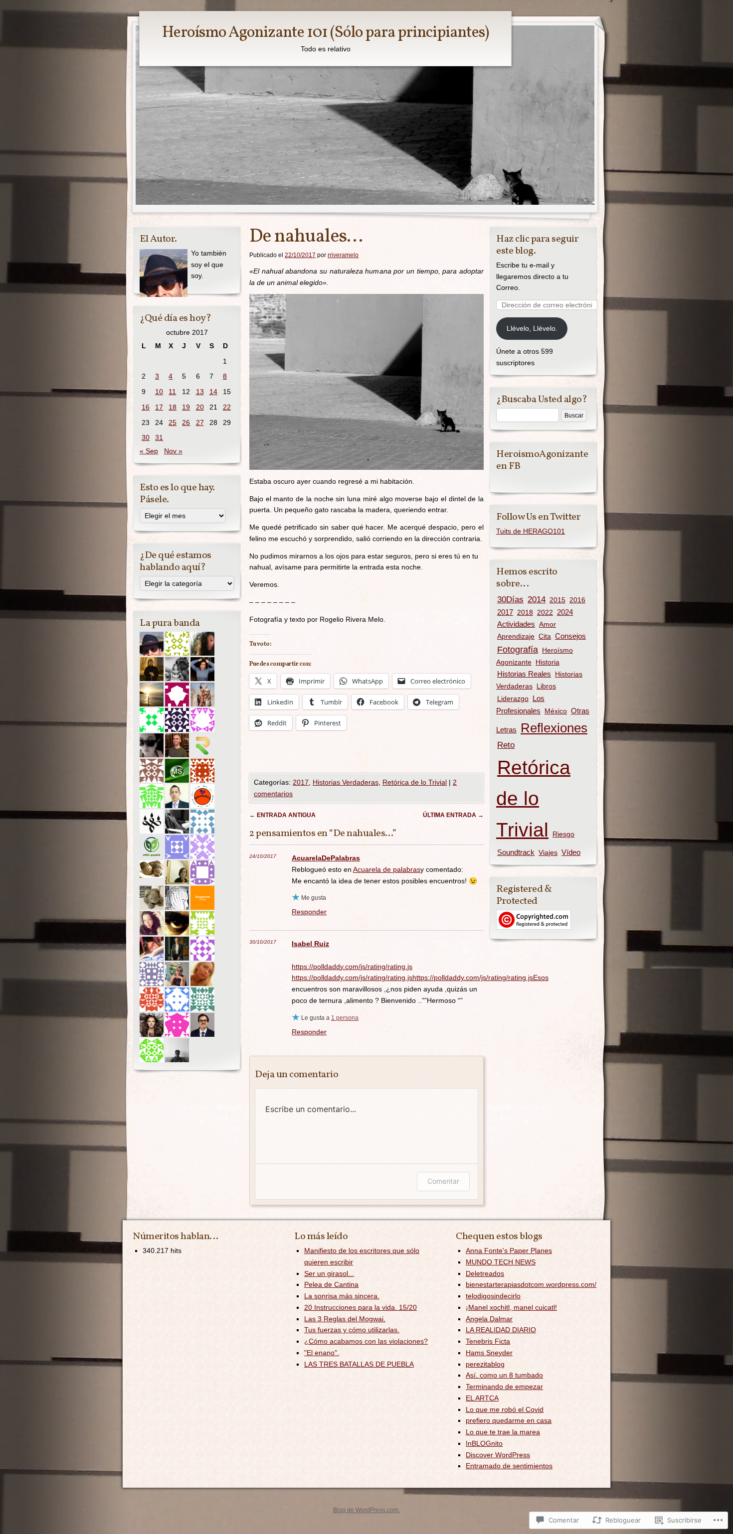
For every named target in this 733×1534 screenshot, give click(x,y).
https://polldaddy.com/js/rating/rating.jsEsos (480, 977)
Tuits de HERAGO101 (530, 531)
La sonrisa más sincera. (341, 1296)
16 (146, 407)
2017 (301, 782)
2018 (525, 612)
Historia (547, 662)
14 (213, 392)
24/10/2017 (262, 856)
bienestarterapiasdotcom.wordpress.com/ (531, 1284)
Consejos (570, 636)
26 (186, 422)
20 (200, 407)
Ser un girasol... (329, 1273)
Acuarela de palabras (386, 869)
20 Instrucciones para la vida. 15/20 (360, 1307)
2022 (545, 612)
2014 (537, 599)
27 (200, 422)
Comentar (443, 1181)
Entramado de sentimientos (509, 1466)
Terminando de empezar (504, 1387)
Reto (506, 745)
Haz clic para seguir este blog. (537, 245)
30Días (510, 599)
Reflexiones (554, 728)
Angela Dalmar (489, 1319)
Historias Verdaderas (345, 782)
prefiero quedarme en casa (508, 1420)
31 (159, 437)
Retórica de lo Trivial (414, 782)
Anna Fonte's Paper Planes (509, 1251)
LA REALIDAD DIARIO (501, 1330)
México (556, 711)
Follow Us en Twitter (538, 517)
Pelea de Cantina (331, 1284)
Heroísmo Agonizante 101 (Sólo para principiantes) (325, 33)
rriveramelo (343, 255)
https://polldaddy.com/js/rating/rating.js (352, 967)
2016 (577, 600)
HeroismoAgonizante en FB (542, 460)
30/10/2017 (262, 942)
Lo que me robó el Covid (505, 1409)
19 (186, 407)
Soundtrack (516, 852)
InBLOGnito (484, 1443)
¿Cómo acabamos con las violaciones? (366, 1341)
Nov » (173, 451)
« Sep (149, 451)
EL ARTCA (482, 1398)
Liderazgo (513, 698)
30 (146, 437)
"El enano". (321, 1353)
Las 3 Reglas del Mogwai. (344, 1319)
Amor (547, 624)
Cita (545, 636)
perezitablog (485, 1364)
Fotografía (517, 650)
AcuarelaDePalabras (326, 858)
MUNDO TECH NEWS (501, 1262)
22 (227, 407)
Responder (309, 912)
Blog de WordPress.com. (366, 1510)
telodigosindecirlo (493, 1296)
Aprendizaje (516, 636)
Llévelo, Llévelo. (532, 328)
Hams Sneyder (489, 1353)
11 (172, 392)
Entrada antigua (282, 815)
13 (200, 392)
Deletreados (485, 1273)
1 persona (345, 1017)
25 (173, 422)
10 (159, 392)
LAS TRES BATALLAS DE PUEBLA (359, 1364)
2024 (565, 612)
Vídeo (570, 852)
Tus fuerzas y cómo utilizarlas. (351, 1330)
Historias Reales (524, 674)
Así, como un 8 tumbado (504, 1375)
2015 (557, 600)
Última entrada (453, 815)
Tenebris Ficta (488, 1341)
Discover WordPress (498, 1455)
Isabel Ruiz (310, 944)
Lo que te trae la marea (503, 1432)
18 (173, 407)
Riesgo (563, 834)
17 (159, 407)
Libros (546, 686)
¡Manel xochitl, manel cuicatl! (511, 1307)
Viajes (548, 852)
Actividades (516, 624)
